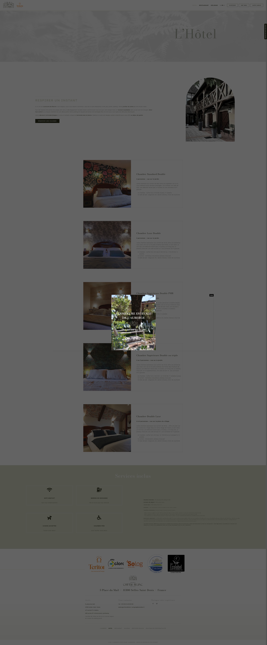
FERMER (211, 295)
